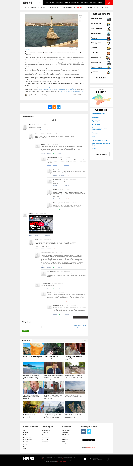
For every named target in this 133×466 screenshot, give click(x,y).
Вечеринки (65, 439)
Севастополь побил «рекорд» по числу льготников (64, 88)
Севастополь (50, 2)
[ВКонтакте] (50, 107)
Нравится (36, 129)
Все (25, 7)
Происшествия (54, 7)
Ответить (30, 129)
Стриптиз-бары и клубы (99, 113)
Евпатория (59, 2)
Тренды (43, 7)
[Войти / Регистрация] (109, 2)
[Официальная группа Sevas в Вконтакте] (83, 431)
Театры (94, 148)
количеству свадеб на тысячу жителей (72, 91)
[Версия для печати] (81, 21)
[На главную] (26, 2)
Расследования (67, 7)
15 (81, 17)
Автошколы (95, 117)
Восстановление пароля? (80, 325)
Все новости (84, 340)
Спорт (98, 7)
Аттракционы (96, 124)
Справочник (65, 434)
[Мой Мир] (58, 107)
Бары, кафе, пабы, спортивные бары (101, 144)
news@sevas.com (90, 447)
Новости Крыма (66, 430)
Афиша (64, 437)
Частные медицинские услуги (100, 140)
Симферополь (75, 2)
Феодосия (84, 2)
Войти (54, 120)
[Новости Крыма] (101, 99)
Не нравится (42, 129)
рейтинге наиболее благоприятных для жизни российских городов (57, 89)
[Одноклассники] (54, 107)
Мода (63, 441)
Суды (93, 136)
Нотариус (95, 133)
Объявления (65, 432)
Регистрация (77, 327)
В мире (100, 2)
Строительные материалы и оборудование (100, 128)
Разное (107, 7)
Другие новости (26, 340)
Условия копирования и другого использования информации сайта (55, 458)
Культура (89, 7)
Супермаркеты (96, 121)
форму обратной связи (61, 461)
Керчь (66, 2)
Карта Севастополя (67, 444)
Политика (79, 7)
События (33, 7)
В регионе (93, 2)
